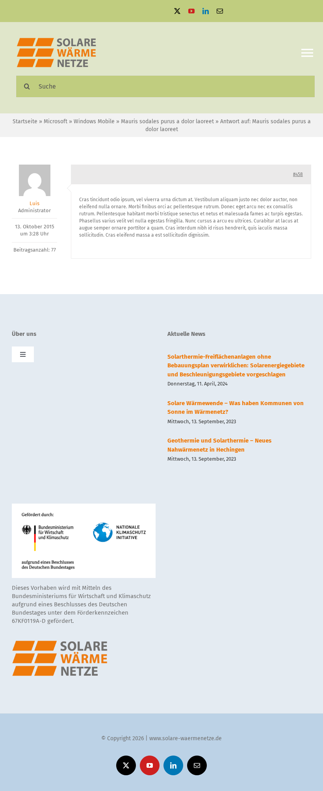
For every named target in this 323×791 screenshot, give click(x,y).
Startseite (25, 121)
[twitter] (177, 11)
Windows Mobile (94, 121)
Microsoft (55, 121)
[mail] (220, 11)
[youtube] (191, 11)
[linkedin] (205, 11)
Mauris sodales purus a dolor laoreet (167, 121)
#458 (298, 174)
